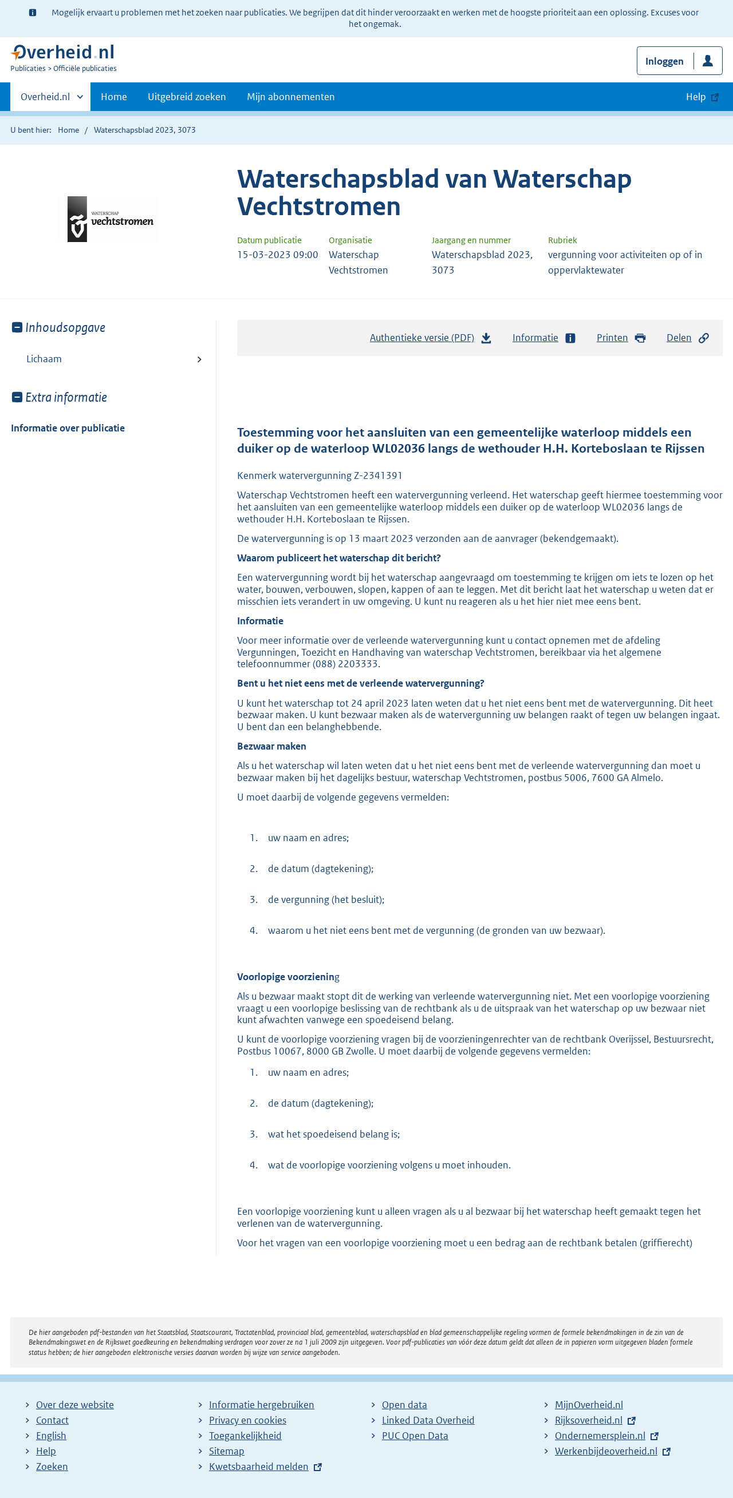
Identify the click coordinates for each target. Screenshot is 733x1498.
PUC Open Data (415, 1435)
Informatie (535, 337)
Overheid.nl (45, 100)
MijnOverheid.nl (589, 1404)
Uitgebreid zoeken (187, 96)
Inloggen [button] (664, 61)
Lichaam (44, 358)
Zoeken (52, 1466)
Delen (679, 337)
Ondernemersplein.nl (600, 1435)
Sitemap (227, 1451)
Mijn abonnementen (291, 96)
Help (46, 1451)
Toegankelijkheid (245, 1435)
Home (114, 96)
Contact (52, 1420)
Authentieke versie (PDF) (425, 341)
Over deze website (75, 1404)
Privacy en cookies (247, 1420)
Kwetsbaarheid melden (259, 1466)
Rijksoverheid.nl (588, 1420)
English (51, 1435)
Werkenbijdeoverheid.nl (606, 1451)
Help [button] (696, 96)
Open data (404, 1404)
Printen (612, 337)
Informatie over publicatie (68, 428)
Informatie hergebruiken (261, 1404)
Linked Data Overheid (428, 1420)
